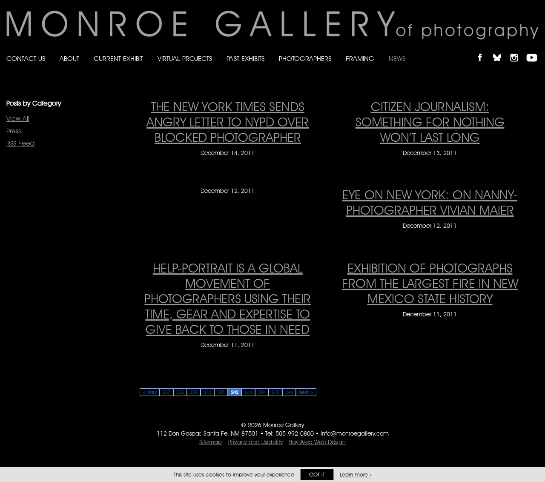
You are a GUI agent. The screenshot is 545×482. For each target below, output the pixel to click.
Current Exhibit (118, 59)
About (69, 59)
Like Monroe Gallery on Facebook (484, 50)
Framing (360, 59)
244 (262, 392)
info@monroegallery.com (355, 433)
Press (13, 131)
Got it (317, 474)
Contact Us (25, 59)
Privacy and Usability (255, 442)
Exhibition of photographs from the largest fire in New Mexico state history (430, 283)
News (397, 59)
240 (207, 392)
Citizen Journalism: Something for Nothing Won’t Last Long (430, 122)
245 (275, 392)
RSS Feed (20, 143)
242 (234, 392)
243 (248, 392)
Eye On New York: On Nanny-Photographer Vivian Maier (429, 202)
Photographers (305, 59)
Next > (306, 392)
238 (180, 392)
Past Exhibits (245, 59)
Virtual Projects (185, 59)
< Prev (150, 392)
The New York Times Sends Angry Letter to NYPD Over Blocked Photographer (227, 122)
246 (289, 392)
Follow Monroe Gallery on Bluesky (501, 50)
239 (194, 392)
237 (166, 392)
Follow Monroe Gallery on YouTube (535, 50)
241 (221, 392)
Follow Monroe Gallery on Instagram (518, 50)
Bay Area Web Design (317, 442)
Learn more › (355, 474)
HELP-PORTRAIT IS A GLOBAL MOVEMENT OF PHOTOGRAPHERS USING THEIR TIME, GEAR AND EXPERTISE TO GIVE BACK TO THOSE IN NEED (227, 298)
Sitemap (210, 442)
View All (17, 119)
